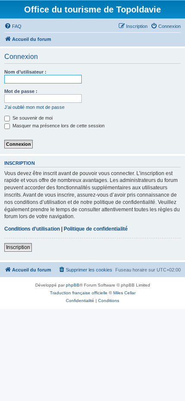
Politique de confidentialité (96, 229)
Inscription (18, 247)
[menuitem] (13, 26)
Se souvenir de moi (31, 117)
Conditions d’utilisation (32, 229)
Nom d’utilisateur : (25, 71)
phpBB (73, 285)
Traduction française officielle (79, 292)
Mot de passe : (20, 91)
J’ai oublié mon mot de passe (34, 107)
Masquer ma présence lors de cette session (58, 125)
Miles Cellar (124, 292)
